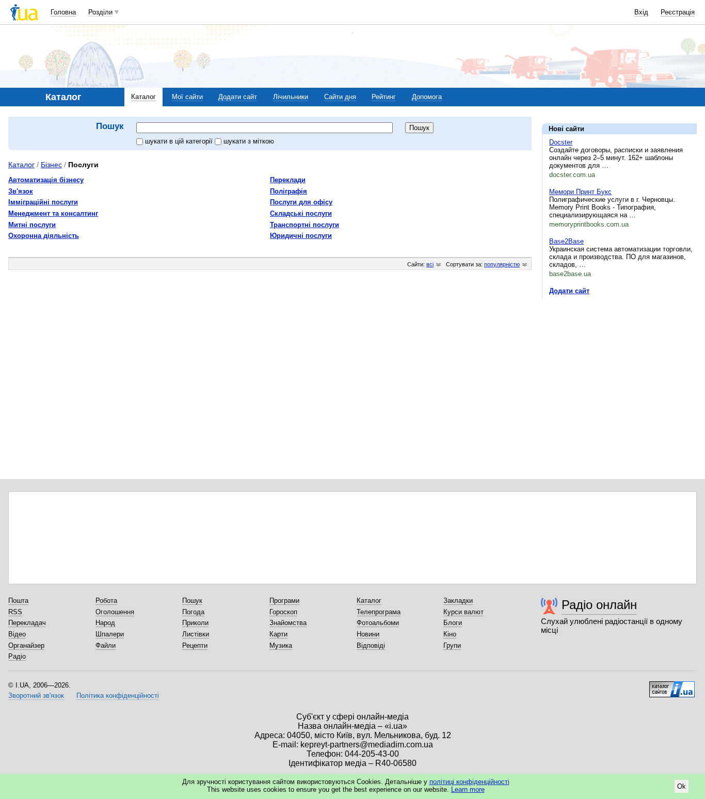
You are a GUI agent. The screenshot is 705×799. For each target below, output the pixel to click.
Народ (105, 623)
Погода (193, 612)
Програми (284, 600)
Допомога (427, 97)
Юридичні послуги (301, 235)
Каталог (143, 97)
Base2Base (566, 241)
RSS (15, 612)
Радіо (17, 656)
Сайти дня (340, 97)
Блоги (452, 623)
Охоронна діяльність (43, 235)
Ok (681, 786)
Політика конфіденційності (117, 695)
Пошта (18, 600)
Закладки (458, 600)
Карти (278, 634)
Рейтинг (384, 97)
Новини (368, 634)
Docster (560, 142)
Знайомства (288, 623)
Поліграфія (288, 191)
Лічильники (290, 97)
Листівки (195, 634)
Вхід (641, 12)
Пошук (192, 600)
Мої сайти (187, 97)
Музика (280, 645)
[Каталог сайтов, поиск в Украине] (672, 685)
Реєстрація (678, 12)
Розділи (100, 12)
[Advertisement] (619, 370)
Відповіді (371, 645)
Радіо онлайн (599, 605)
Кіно (449, 634)
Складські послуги (301, 213)
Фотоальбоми (378, 623)
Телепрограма (378, 612)
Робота (106, 600)
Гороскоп (283, 612)
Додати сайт (237, 97)
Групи (452, 645)
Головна (63, 12)
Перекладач (27, 623)
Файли (105, 645)
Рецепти (194, 645)
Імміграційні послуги (43, 202)
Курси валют (463, 612)
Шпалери (109, 634)
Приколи (195, 623)
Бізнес (51, 165)
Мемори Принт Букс (580, 192)
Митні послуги (32, 225)
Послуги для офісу (301, 202)
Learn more (468, 789)
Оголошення (114, 612)
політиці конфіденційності (469, 782)
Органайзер (26, 645)
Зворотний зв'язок (36, 695)
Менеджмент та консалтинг (53, 213)
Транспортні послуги (304, 225)
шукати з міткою (248, 141)
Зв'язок (20, 191)
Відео (17, 634)
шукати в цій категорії (180, 141)
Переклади (288, 180)
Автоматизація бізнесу (46, 180)
